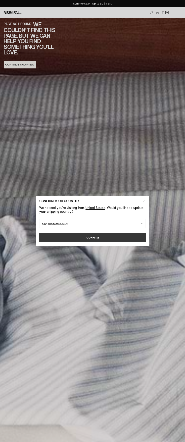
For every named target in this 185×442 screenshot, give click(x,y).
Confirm (92, 237)
